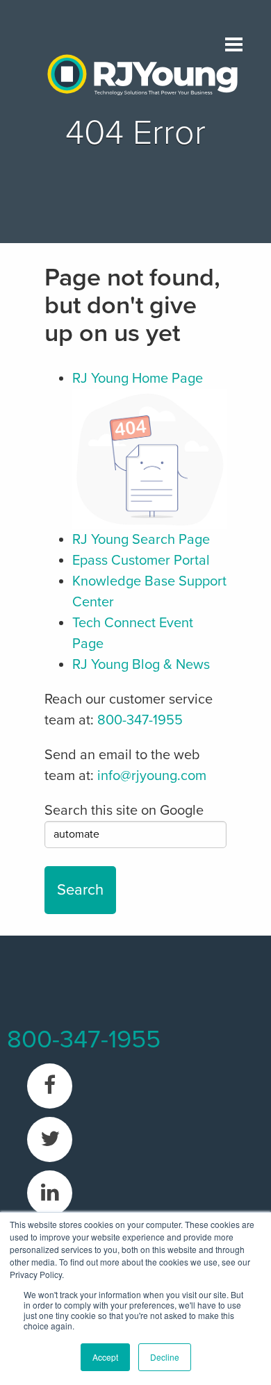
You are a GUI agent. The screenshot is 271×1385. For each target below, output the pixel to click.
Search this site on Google (124, 810)
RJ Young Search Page (141, 539)
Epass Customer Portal (141, 560)
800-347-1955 (140, 720)
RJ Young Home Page (137, 378)
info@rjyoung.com (151, 776)
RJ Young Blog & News (141, 664)
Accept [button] (105, 1357)
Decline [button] (164, 1357)
